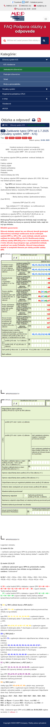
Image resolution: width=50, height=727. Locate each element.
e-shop (5, 99)
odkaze (12, 712)
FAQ (6, 125)
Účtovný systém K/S (10, 60)
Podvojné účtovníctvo (11, 74)
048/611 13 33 (11, 6)
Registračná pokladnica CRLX (13, 94)
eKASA (5, 108)
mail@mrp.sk (41, 6)
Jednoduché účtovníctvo (12, 69)
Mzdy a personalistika (11, 84)
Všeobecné (6, 104)
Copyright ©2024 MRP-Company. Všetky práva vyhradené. (25, 723)
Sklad (5, 79)
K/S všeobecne (9, 64)
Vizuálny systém (8, 89)
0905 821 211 (26, 6)
